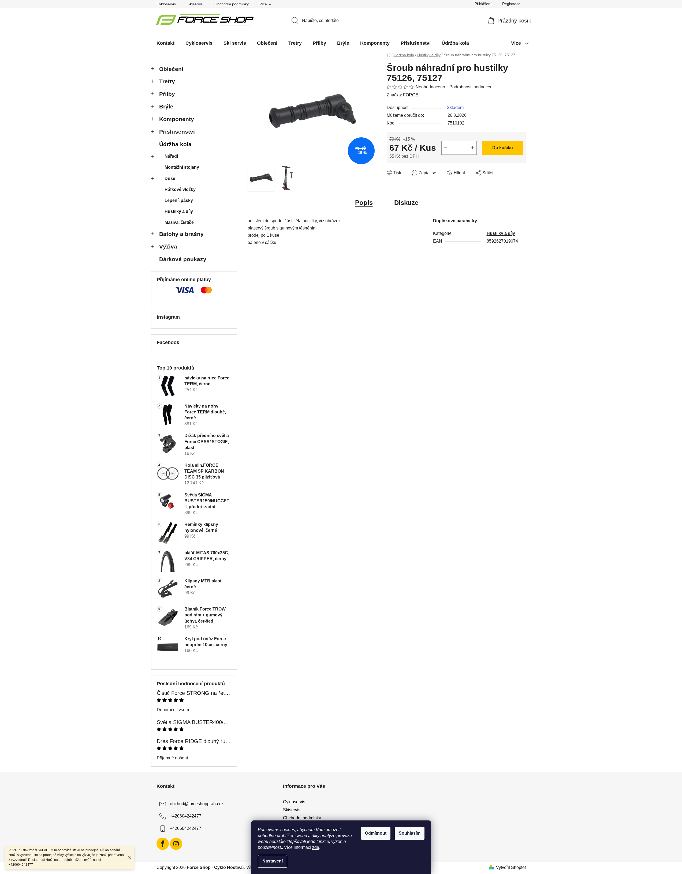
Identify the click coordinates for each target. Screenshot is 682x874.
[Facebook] (162, 844)
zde (315, 847)
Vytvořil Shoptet (511, 867)
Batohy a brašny (181, 234)
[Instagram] (176, 844)
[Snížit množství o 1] (446, 148)
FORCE (410, 95)
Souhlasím (409, 833)
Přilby (167, 94)
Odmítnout (375, 833)
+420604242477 (185, 816)
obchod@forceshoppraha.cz (196, 803)
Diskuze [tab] (406, 202)
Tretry (167, 81)
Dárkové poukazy (182, 259)
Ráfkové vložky (180, 189)
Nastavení (272, 861)
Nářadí (171, 156)
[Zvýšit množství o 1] (472, 148)
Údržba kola (175, 144)
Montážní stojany (182, 167)
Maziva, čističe (179, 222)
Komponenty (176, 119)
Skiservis (195, 4)
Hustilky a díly (179, 211)
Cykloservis (166, 4)
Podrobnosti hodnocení (471, 87)
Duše (170, 178)
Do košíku (502, 147)
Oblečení (171, 69)
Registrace (511, 4)
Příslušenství (177, 132)
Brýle (166, 106)
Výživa (168, 246)
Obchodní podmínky (231, 4)
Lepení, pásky (179, 200)
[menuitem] (165, 43)
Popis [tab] (364, 202)
